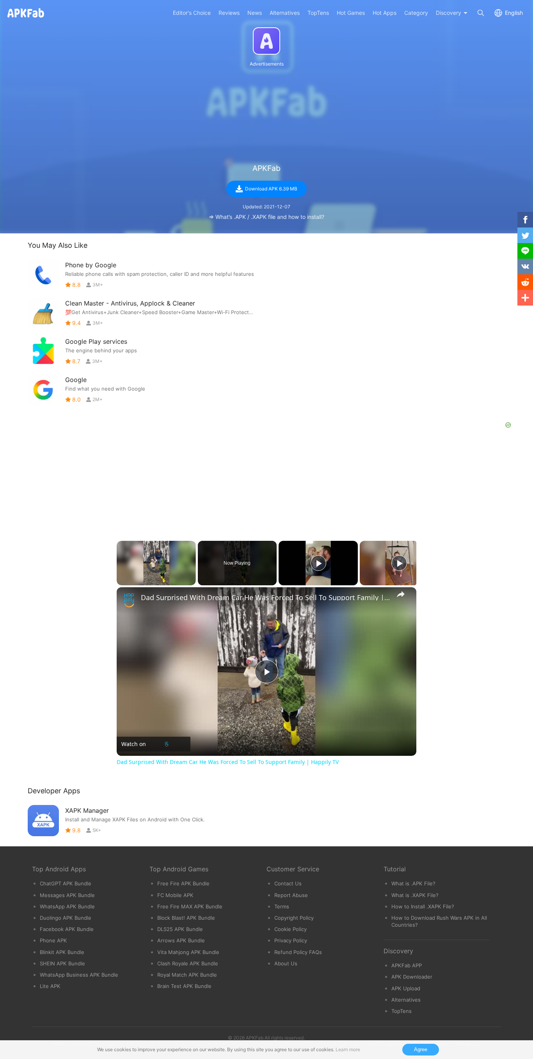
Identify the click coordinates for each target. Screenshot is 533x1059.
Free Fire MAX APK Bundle (189, 906)
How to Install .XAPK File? (422, 906)
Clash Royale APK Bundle (187, 963)
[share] (401, 594)
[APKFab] (266, 41)
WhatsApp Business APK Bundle (79, 975)
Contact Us (288, 883)
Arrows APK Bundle (181, 940)
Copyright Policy (294, 918)
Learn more (348, 1049)
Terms (281, 906)
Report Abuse (291, 895)
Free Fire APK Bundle (183, 883)
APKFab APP (406, 965)
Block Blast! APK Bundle (186, 918)
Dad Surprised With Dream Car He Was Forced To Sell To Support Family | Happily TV (265, 597)
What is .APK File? (413, 883)
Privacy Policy (290, 940)
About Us (285, 963)
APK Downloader (411, 977)
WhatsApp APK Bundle (67, 906)
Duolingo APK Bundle (65, 918)
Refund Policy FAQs (298, 952)
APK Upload (405, 988)
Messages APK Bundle (67, 895)
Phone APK (53, 940)
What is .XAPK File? (415, 895)
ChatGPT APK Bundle (65, 883)
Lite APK (50, 986)
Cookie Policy (290, 929)
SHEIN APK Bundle (62, 963)
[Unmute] (130, 580)
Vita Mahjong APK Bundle (188, 952)
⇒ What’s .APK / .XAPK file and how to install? (266, 216)
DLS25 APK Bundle (180, 929)
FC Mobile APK (175, 895)
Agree (420, 1049)
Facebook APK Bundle (67, 929)
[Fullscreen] (191, 580)
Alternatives (406, 1000)
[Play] (121, 580)
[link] (129, 600)
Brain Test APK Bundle (184, 986)
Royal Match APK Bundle (187, 975)
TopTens (401, 1011)
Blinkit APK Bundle (62, 952)
